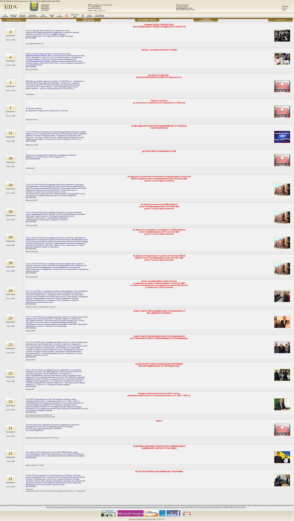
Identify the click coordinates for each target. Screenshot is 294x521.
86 (249, 505)
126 (139, 507)
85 (246, 505)
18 (46, 505)
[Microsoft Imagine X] (131, 516)
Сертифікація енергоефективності (206, 20)
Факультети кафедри (13, 16)
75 (216, 505)
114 (95, 507)
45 (126, 505)
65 (186, 505)
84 (243, 505)
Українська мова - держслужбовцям (88, 20)
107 (70, 507)
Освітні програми (89, 16)
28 (76, 505)
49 (138, 505)
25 (67, 505)
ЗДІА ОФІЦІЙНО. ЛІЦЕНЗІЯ (147, 20)
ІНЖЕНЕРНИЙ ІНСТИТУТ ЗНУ (184, 8)
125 (135, 507)
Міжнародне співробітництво (32, 16)
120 (117, 507)
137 (179, 507)
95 (276, 505)
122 (124, 507)
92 (267, 505)
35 (97, 505)
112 (88, 507)
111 (85, 507)
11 (25, 505)
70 (201, 505)
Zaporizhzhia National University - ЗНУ (38, 56)
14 (34, 505)
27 (73, 505)
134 (168, 507)
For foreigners (60, 16)
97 (282, 505)
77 (222, 505)
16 (40, 505)
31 (85, 505)
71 (204, 505)
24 (64, 505)
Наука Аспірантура (43, 16)
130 (153, 507)
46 (129, 505)
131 (157, 507)
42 (117, 505)
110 (81, 507)
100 (291, 505)
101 (48, 507)
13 (31, 505)
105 (63, 507)
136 (175, 507)
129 (150, 507)
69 (198, 505)
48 (135, 505)
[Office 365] (151, 516)
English (284, 9)
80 (231, 505)
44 (123, 505)
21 (55, 505)
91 (264, 505)
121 (120, 507)
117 (106, 507)
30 (82, 505)
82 (237, 505)
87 (252, 505)
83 (240, 505)
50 (141, 505)
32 (88, 505)
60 (171, 505)
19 (49, 505)
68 (195, 505)
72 (207, 505)
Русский (284, 8)
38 (105, 505)
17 (43, 505)
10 (22, 505)
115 (99, 507)
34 (94, 505)
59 (168, 505)
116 (102, 507)
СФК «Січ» (83, 16)
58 (165, 505)
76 (219, 505)
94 (273, 505)
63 (180, 505)
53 (150, 505)
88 (255, 505)
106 (66, 507)
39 (108, 505)
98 (285, 505)
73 (210, 505)
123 (128, 507)
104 (59, 507)
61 (174, 505)
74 (213, 505)
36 (99, 505)
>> (246, 507)
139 (186, 507)
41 (114, 505)
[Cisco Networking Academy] (162, 516)
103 (55, 507)
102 (52, 507)
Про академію (5, 16)
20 (52, 505)
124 (131, 507)
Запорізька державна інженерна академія (142, 519)
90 (261, 505)
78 (225, 505)
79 (228, 505)
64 (183, 505)
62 (177, 505)
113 (92, 507)
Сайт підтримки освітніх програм (99, 16)
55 (156, 505)
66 (189, 505)
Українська (285, 6)
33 (91, 505)
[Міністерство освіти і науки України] (108, 516)
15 (37, 505)
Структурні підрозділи (22, 16)
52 (147, 505)
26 (70, 505)
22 (58, 505)
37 (102, 505)
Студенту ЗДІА (52, 16)
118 (109, 507)
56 (159, 505)
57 (162, 505)
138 (183, 507)
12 (28, 505)
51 (144, 505)
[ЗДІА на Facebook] (173, 516)
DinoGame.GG (24, 1)
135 (172, 507)
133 (164, 507)
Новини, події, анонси (14, 20)
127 (142, 507)
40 (111, 505)
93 (270, 505)
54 (153, 505)
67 (192, 505)
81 (234, 505)
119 (113, 507)
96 (279, 505)
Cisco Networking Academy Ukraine (37, 61)
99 (288, 505)
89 (258, 505)
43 (120, 505)
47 (132, 505)
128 (146, 507)
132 (161, 507)
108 (74, 507)
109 (77, 507)
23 (61, 505)
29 (79, 505)
